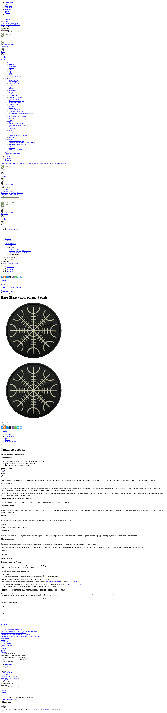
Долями (3, 647)
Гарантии (4, 652)
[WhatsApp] (15, 277)
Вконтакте (10, 267)
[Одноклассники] (4, 277)
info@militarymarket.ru (53, 581)
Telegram (10, 269)
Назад (10, 245)
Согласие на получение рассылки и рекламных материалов (20, 636)
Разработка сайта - (9, 699)
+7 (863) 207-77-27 (76, 581)
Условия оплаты (6, 643)
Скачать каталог (6, 431)
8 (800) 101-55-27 (6, 19)
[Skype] (18, 277)
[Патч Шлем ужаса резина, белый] (34, 359)
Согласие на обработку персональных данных (16, 634)
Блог (2, 627)
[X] (10, 277)
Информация (5, 638)
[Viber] (13, 277)
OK (2, 711)
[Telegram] (21, 277)
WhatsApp (4, 692)
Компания (4, 624)
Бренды (3, 650)
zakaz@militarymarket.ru (10, 263)
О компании (5, 626)
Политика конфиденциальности (11, 629)
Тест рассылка (22, 657)
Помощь (3, 640)
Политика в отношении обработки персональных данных (20, 631)
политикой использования (42, 709)
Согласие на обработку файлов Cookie (13, 633)
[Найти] (1, 41)
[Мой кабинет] (83, 179)
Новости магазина (9, 657)
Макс (2, 688)
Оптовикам (4, 641)
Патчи (3, 472)
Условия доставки (7, 645)
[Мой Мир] (7, 277)
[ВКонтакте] (2, 277)
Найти (3, 707)
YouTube (10, 271)
